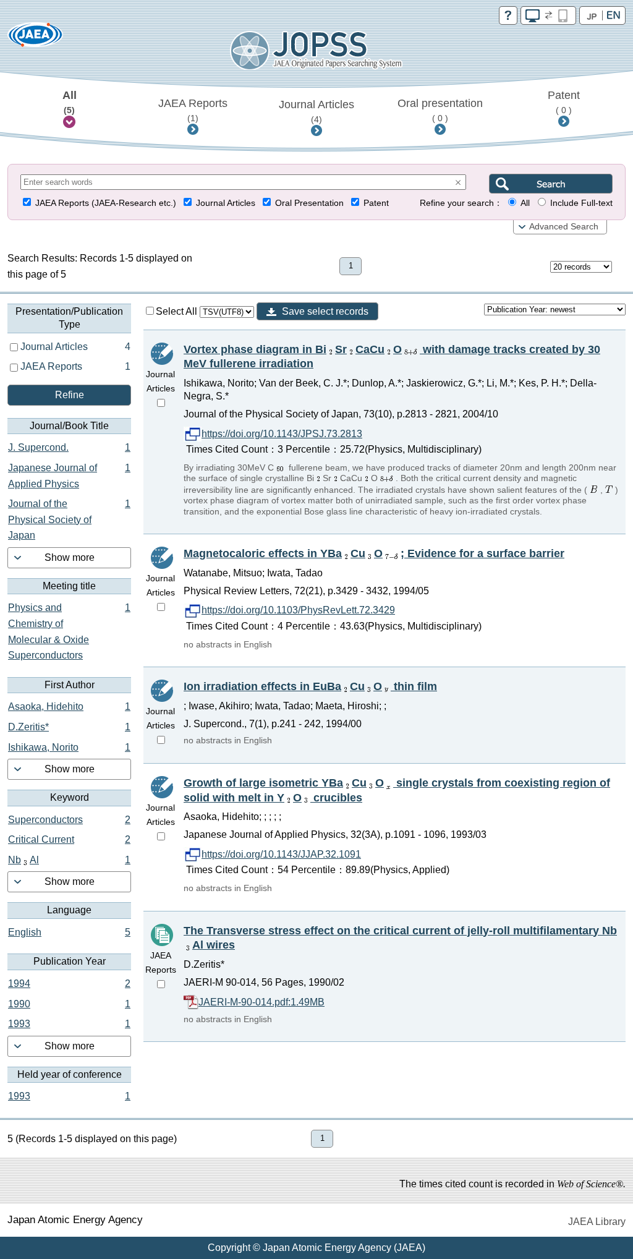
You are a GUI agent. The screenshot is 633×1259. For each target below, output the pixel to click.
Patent (564, 102)
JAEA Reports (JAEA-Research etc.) (105, 203)
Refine (69, 395)
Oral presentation (440, 110)
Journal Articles (316, 111)
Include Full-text (581, 203)
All (69, 102)
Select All (178, 311)
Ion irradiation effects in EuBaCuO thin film (310, 686)
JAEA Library (597, 1221)
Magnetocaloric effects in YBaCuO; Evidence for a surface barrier (374, 553)
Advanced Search (563, 226)
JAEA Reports (192, 110)
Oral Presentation (309, 203)
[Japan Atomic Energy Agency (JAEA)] (35, 38)
